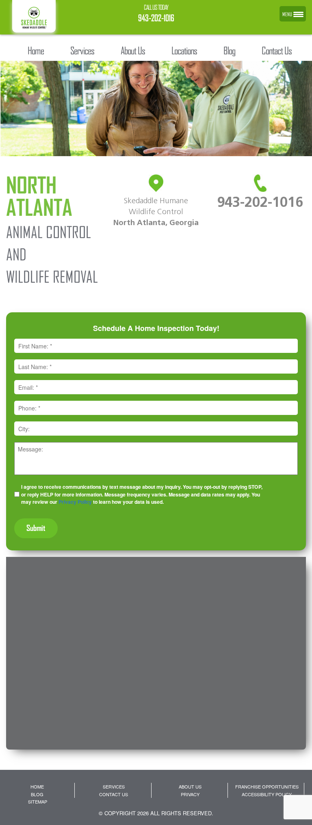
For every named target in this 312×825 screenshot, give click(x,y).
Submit (36, 528)
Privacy (190, 794)
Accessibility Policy (267, 794)
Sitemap (37, 801)
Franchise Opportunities (267, 786)
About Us (190, 786)
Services (114, 786)
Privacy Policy (75, 501)
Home (37, 786)
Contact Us (113, 794)
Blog (37, 794)
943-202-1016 (156, 18)
